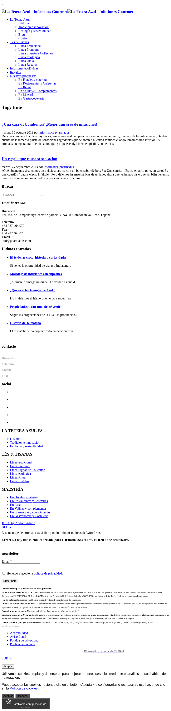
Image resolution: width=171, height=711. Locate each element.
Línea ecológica (20, 473)
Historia (15, 439)
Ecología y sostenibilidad (26, 446)
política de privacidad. (48, 573)
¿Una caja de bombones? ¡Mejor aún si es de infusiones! (49, 124)
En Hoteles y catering (24, 497)
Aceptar (8, 666)
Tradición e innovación (25, 442)
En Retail (16, 504)
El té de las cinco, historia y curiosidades (38, 257)
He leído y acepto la (34, 573)
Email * (7, 561)
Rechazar (22, 695)
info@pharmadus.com (11, 626)
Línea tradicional (21, 462)
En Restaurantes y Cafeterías (29, 501)
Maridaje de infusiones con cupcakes (36, 274)
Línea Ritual (18, 477)
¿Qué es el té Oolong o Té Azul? (32, 290)
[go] (42, 195)
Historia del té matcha (25, 323)
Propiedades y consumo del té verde (35, 306)
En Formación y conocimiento (30, 512)
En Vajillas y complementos (28, 508)
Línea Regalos (19, 481)
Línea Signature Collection (27, 470)
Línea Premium (20, 466)
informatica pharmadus (54, 132)
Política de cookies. (24, 688)
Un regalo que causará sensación (29, 159)
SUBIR (7, 658)
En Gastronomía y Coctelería (29, 516)
